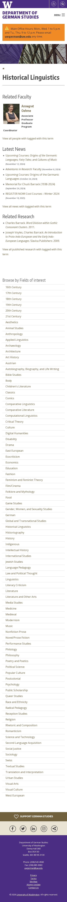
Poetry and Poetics (17, 661)
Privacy (33, 875)
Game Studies (14, 503)
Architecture (13, 351)
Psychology (12, 684)
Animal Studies (14, 328)
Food (9, 497)
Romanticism (13, 731)
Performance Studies (18, 643)
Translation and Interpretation (24, 772)
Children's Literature (18, 386)
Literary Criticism (16, 585)
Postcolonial (13, 678)
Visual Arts (12, 783)
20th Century (13, 310)
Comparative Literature (20, 410)
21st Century (13, 316)
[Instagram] (44, 828)
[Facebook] (13, 828)
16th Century (13, 287)
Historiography (15, 532)
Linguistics (12, 579)
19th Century (13, 305)
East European (14, 450)
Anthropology (14, 334)
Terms (33, 878)
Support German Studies (36, 816)
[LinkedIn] (34, 828)
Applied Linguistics (17, 340)
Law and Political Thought (21, 573)
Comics (10, 398)
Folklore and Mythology (20, 491)
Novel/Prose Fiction (17, 637)
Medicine (11, 608)
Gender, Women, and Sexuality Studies (29, 509)
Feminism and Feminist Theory (24, 480)
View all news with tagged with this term (26, 206)
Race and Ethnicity (16, 702)
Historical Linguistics (18, 526)
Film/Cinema (13, 486)
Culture (10, 427)
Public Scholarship (17, 690)
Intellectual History (17, 550)
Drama (10, 445)
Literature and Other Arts (21, 597)
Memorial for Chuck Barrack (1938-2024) (30, 184)
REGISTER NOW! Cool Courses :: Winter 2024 (32, 193)
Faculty (23, 169)
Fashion (10, 474)
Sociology (11, 754)
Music (9, 626)
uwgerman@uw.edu (18, 36)
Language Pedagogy (18, 567)
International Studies (18, 556)
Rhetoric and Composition (21, 725)
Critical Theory (14, 421)
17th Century (13, 293)
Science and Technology (20, 737)
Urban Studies (14, 778)
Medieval (11, 614)
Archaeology (13, 345)
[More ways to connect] (54, 828)
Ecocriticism (13, 456)
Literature (12, 591)
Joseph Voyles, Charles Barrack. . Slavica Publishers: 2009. (34, 236)
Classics (10, 392)
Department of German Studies (20, 15)
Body (9, 380)
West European (15, 795)
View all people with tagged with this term (27, 138)
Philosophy (12, 655)
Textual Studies (15, 766)
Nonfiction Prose (16, 632)
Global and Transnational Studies (26, 521)
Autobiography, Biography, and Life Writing (32, 369)
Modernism (13, 620)
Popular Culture (15, 673)
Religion (10, 719)
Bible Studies (13, 375)
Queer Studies (14, 696)
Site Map (33, 881)
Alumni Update (33, 884)
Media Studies (14, 602)
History (10, 538)
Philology (11, 649)
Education (12, 468)
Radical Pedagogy (16, 708)
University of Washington (28, 894)
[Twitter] (24, 828)
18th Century (13, 299)
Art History (12, 357)
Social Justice (13, 748)
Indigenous (12, 544)
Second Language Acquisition (23, 743)
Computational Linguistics (21, 415)
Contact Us (33, 887)
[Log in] (53, 4)
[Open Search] (62, 4)
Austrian (11, 363)
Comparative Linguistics (20, 404)
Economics (12, 462)
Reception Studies (16, 713)
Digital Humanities (17, 433)
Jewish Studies (14, 562)
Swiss (9, 760)
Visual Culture (14, 789)
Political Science (15, 667)
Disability (11, 439)
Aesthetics (12, 322)
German (10, 515)
